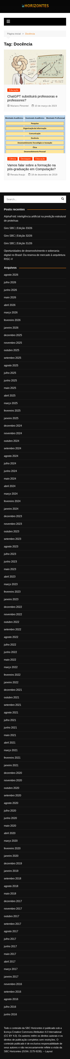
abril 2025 (9, 395)
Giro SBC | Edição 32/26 (18, 235)
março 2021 (11, 750)
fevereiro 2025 (12, 410)
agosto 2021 (11, 712)
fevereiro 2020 (12, 848)
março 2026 (11, 312)
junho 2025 (10, 380)
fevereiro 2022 (12, 674)
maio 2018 (10, 893)
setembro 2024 (12, 448)
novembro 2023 (13, 523)
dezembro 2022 (13, 607)
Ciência (12, 159)
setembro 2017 (12, 923)
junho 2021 (10, 727)
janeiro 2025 (11, 418)
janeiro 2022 (11, 682)
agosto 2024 (11, 456)
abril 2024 (9, 486)
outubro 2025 (11, 350)
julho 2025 (10, 373)
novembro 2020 (13, 780)
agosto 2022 (11, 637)
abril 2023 (9, 576)
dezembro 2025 (13, 335)
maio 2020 (10, 825)
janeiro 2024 (11, 508)
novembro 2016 (13, 984)
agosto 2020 (11, 803)
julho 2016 (10, 1006)
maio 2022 (10, 659)
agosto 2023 (11, 546)
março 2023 (11, 584)
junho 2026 (10, 290)
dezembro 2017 (13, 901)
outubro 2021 (11, 697)
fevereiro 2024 (12, 501)
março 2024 (11, 493)
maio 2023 (10, 569)
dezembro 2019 (13, 863)
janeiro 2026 (11, 327)
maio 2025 (10, 388)
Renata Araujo (17, 174)
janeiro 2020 (11, 855)
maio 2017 (10, 954)
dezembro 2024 (13, 425)
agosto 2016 (11, 999)
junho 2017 (10, 946)
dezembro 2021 (13, 689)
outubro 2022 (11, 622)
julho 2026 (10, 282)
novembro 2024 (13, 433)
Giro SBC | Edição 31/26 (18, 243)
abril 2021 (9, 742)
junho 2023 (10, 561)
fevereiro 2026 (12, 320)
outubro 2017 (11, 916)
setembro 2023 (12, 539)
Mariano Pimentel (19, 105)
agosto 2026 (11, 274)
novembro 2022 (13, 614)
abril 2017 (9, 961)
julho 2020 (10, 810)
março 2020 (11, 840)
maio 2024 (10, 478)
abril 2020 (9, 833)
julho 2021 (10, 720)
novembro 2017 (13, 908)
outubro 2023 (11, 531)
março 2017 (11, 969)
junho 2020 (10, 818)
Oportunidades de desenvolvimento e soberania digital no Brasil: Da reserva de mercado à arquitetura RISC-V (34, 254)
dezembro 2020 (13, 773)
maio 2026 (10, 297)
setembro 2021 (12, 705)
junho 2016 (10, 1014)
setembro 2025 (12, 357)
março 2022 (11, 667)
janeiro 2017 (11, 976)
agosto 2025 (11, 365)
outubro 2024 (11, 441)
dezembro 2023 (13, 516)
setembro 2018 (12, 878)
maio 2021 (10, 735)
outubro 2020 (11, 788)
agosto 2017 (11, 931)
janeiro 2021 (11, 765)
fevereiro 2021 (12, 757)
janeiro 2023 (11, 599)
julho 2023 (10, 554)
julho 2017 (10, 939)
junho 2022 (10, 652)
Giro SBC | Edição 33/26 (18, 228)
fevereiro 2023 (12, 591)
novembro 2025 (13, 342)
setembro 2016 (12, 991)
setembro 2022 (12, 629)
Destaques (26, 159)
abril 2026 (9, 305)
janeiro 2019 (11, 871)
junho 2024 (10, 471)
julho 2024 (10, 463)
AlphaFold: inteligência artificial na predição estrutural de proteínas (35, 218)
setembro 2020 (12, 795)
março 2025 (11, 403)
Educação (13, 90)
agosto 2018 (11, 886)
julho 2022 (10, 644)
